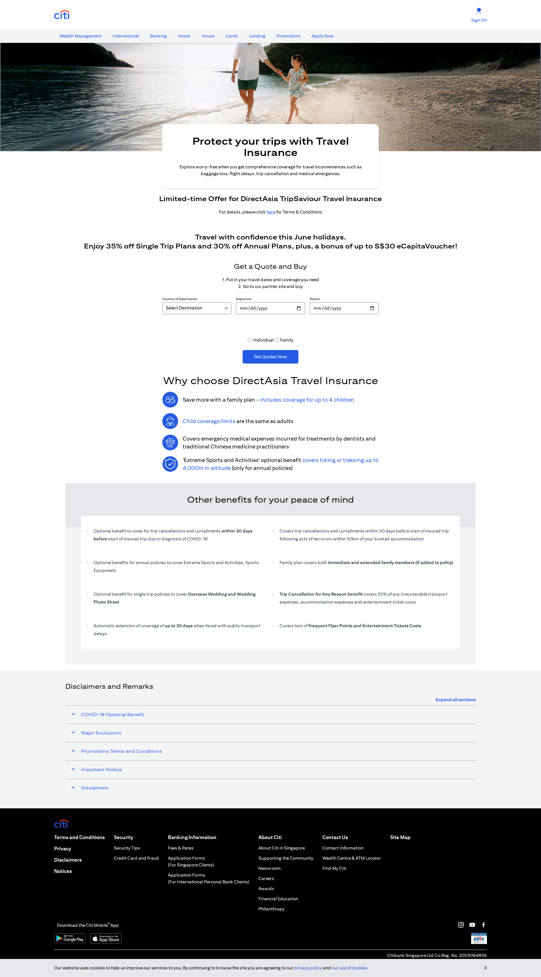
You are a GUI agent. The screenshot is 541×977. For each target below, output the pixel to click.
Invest (184, 36)
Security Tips (127, 848)
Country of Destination (179, 299)
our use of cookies (349, 968)
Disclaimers (68, 860)
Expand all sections (456, 699)
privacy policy (308, 968)
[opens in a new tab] (62, 15)
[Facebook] (483, 924)
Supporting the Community (285, 858)
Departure (243, 299)
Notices (63, 871)
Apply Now (323, 36)
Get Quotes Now (270, 356)
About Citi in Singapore (281, 848)
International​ (126, 36)
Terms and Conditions (79, 837)
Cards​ (232, 36)
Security (123, 837)
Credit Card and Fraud (136, 858)
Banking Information (192, 837)
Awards (266, 888)
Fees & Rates (181, 848)
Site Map (400, 837)
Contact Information (342, 848)
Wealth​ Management (80, 36)
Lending (257, 36)
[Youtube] (472, 924)
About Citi (270, 837)
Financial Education (278, 898)
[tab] (80, 36)
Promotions (288, 36)
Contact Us (335, 837)
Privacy (62, 848)
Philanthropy (271, 909)
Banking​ (158, 36)
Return (315, 299)
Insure (208, 36)
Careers (266, 878)
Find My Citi (334, 868)
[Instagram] (461, 924)
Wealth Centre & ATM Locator (351, 858)
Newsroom (269, 868)
